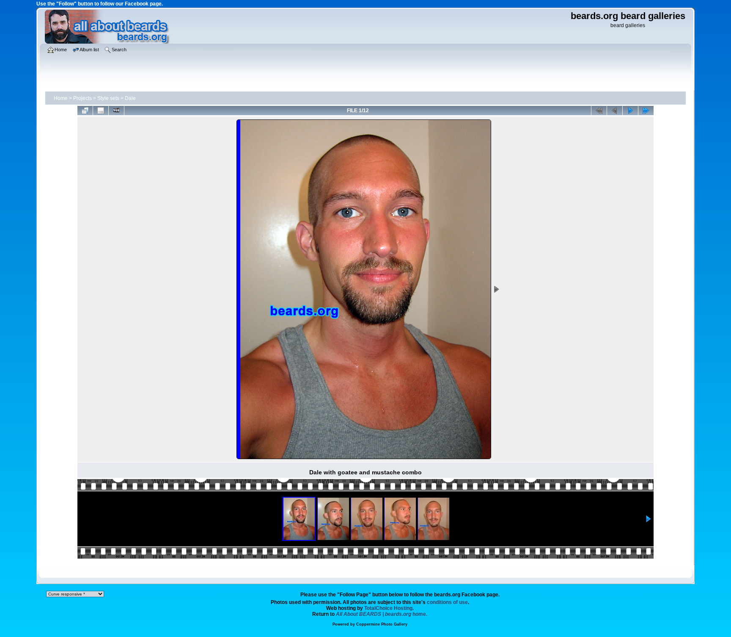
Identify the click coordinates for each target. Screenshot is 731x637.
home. (381, 614)
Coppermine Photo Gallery (381, 624)
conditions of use (447, 602)
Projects (82, 98)
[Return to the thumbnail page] (85, 110)
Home (61, 98)
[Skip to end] (646, 110)
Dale (130, 98)
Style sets (108, 98)
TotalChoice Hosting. (389, 608)
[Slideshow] (116, 110)
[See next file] (630, 110)
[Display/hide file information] (100, 110)
